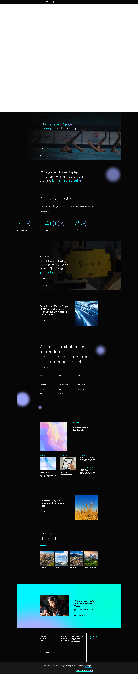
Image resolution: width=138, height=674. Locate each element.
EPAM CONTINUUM (44, 636)
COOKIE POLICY (64, 646)
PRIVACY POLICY (65, 640)
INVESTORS (63, 636)
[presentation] (40, 156)
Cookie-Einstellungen (67, 670)
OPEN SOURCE (64, 638)
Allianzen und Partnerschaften (46, 661)
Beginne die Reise (78, 615)
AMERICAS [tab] (43, 545)
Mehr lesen (42, 278)
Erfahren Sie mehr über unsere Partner (49, 367)
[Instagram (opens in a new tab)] (96, 636)
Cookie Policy (89, 666)
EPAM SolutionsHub (44, 653)
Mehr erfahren (43, 148)
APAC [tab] (52, 545)
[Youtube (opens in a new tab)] (90, 639)
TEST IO (41, 640)
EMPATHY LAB (43, 638)
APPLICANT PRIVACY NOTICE (77, 636)
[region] (69, 668)
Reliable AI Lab (43, 642)
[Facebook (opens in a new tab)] (93, 636)
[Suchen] (97, 2)
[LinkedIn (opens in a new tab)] (90, 636)
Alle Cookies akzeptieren (85, 670)
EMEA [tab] (48, 545)
